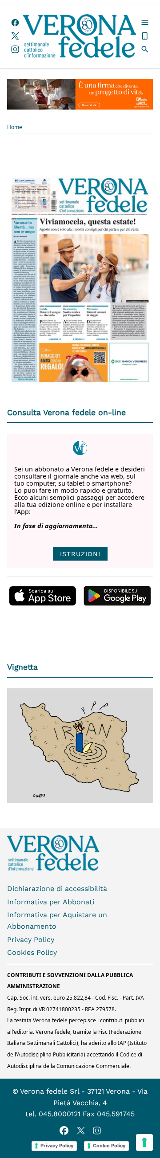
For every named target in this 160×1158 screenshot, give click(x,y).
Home (14, 127)
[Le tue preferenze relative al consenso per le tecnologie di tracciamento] (144, 1142)
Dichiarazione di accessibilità (57, 888)
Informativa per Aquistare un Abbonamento (57, 920)
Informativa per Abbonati (50, 902)
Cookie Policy (109, 1145)
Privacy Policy (30, 939)
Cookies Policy (32, 952)
